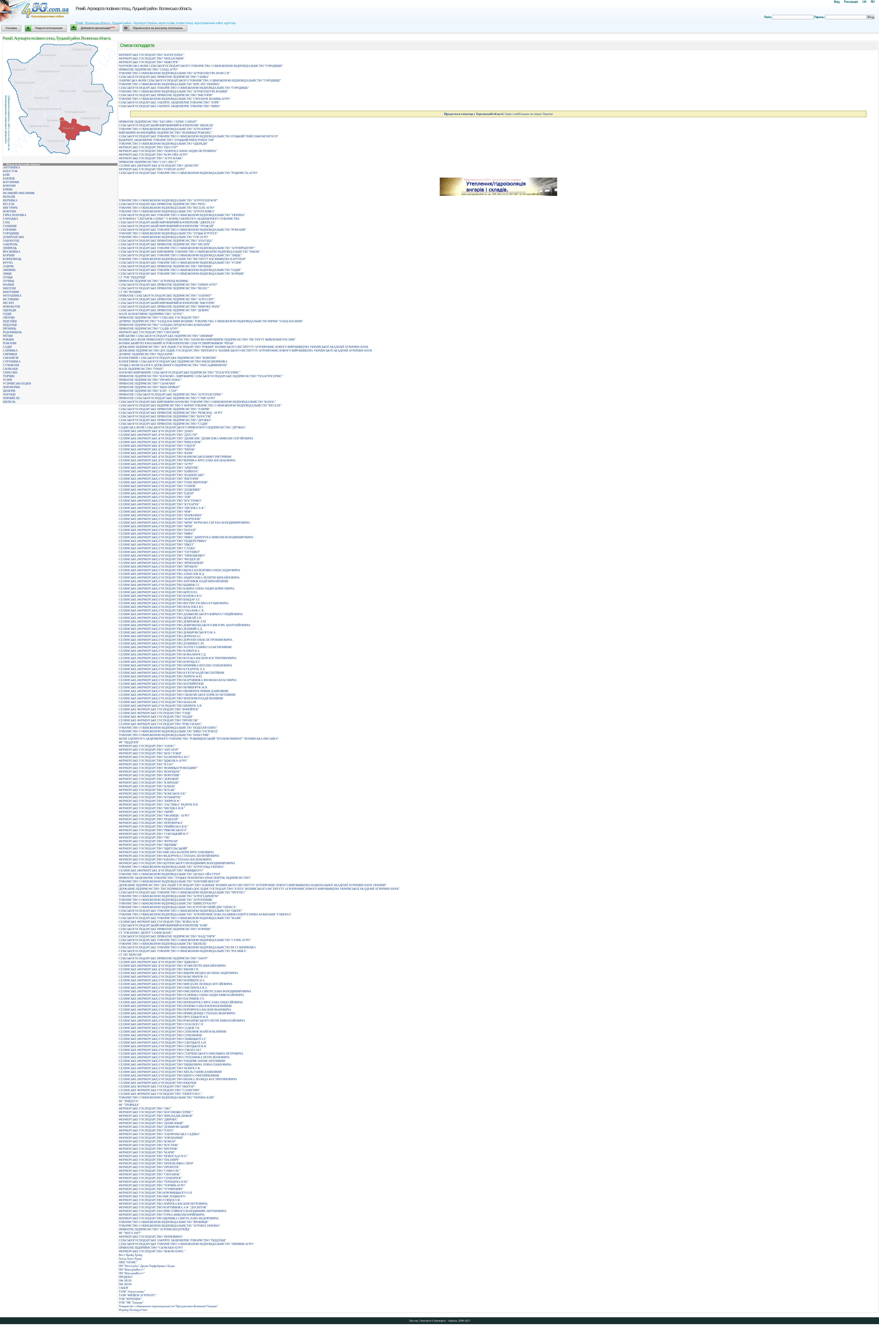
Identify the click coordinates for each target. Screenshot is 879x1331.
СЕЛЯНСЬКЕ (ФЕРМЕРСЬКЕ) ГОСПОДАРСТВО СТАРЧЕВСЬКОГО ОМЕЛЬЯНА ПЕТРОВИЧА (181, 1053)
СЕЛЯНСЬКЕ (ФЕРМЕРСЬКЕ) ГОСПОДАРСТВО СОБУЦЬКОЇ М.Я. (163, 1046)
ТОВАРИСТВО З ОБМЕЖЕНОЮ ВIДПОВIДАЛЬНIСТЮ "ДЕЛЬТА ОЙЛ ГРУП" (170, 874)
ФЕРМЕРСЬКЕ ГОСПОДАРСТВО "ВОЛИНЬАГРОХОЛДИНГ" (158, 768)
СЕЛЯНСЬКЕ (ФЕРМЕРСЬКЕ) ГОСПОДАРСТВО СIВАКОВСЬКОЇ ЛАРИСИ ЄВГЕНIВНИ (177, 694)
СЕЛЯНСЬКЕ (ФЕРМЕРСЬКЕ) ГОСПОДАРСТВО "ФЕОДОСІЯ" (160, 559)
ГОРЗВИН (9, 229)
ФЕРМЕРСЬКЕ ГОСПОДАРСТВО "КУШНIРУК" (150, 797)
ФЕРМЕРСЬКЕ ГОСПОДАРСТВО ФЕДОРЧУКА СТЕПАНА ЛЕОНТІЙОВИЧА (169, 856)
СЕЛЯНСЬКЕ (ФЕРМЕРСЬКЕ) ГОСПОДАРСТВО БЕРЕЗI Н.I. (158, 592)
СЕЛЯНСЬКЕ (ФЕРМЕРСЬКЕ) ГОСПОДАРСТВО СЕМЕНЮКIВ (160, 1035)
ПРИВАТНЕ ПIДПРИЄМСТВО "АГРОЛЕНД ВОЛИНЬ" (154, 281)
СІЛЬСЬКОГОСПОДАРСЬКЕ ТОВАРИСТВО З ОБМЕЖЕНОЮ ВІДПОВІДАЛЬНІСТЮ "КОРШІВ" (181, 273)
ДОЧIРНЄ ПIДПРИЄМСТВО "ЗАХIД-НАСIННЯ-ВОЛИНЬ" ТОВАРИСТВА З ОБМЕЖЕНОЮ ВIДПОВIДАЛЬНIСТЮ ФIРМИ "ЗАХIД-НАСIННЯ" (211, 321)
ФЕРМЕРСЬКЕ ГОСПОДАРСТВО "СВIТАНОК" (149, 332)
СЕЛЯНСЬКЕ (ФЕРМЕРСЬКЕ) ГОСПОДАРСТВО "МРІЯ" (156, 526)
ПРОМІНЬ (9, 328)
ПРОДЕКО (125, 1277)
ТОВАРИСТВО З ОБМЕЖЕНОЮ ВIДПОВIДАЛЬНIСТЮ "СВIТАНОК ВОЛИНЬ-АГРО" (174, 98)
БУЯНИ (7, 189)
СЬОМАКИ (10, 369)
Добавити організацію (98, 28)
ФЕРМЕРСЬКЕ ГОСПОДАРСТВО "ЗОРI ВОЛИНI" (151, 1137)
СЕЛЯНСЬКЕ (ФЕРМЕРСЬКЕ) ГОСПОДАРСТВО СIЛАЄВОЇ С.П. (161, 1024)
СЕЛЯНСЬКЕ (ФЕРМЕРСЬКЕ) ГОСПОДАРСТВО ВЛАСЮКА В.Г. (161, 607)
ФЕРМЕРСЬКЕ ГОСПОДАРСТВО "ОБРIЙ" (146, 812)
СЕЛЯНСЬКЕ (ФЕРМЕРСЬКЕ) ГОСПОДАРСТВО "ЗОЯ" (155, 497)
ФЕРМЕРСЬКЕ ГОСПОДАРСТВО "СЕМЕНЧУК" (150, 1178)
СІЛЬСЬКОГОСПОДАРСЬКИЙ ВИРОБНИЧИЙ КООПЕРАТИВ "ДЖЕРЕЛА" (167, 222)
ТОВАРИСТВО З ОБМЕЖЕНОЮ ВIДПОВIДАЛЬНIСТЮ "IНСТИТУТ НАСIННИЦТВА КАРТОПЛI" (182, 259)
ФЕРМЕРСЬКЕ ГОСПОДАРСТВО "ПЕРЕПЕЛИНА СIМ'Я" (156, 1163)
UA (864, 1)
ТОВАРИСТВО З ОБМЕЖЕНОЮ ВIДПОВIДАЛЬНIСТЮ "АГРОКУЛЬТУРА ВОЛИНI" (173, 91)
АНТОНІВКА (11, 167)
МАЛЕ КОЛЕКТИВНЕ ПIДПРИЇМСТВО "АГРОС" (151, 314)
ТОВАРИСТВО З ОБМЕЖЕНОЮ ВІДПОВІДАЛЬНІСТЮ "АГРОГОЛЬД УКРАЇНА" (171, 866)
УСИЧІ (7, 379)
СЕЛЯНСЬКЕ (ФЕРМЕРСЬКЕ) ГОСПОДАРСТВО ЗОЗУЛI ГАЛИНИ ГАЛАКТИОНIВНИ (175, 647)
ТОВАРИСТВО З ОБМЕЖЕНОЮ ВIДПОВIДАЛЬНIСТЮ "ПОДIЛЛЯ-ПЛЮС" (168, 727)
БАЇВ (6, 174)
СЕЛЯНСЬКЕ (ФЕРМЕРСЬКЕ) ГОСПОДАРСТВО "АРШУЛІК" (159, 467)
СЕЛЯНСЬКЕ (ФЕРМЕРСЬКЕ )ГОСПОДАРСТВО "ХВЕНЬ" (157, 449)
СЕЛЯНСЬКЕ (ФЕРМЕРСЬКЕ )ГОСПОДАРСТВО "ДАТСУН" (158, 434)
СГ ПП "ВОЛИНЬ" (130, 292)
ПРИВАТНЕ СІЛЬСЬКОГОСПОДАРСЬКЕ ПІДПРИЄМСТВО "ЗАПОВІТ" (165, 295)
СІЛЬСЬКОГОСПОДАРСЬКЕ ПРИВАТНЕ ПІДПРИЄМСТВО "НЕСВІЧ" (164, 244)
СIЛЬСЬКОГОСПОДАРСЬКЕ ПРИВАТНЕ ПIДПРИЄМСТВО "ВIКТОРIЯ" (166, 95)
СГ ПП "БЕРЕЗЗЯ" (130, 954)
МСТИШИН (11, 299)
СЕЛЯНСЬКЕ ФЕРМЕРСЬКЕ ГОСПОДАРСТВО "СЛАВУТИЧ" (159, 1090)
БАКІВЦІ (9, 178)
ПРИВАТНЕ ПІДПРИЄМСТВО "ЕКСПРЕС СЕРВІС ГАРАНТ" (158, 121)
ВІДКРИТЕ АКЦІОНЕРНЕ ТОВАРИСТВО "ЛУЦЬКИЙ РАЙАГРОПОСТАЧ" (166, 140)
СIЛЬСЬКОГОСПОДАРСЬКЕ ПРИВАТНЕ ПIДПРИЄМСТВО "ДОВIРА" (164, 310)
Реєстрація (851, 1)
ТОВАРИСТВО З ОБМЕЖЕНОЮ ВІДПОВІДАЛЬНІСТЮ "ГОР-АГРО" (164, 237)
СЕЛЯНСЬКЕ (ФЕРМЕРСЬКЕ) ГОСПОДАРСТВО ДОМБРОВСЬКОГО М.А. (167, 632)
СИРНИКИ (10, 354)
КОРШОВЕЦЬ (12, 259)
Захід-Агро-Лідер (130, 1258)
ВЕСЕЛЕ (9, 204)
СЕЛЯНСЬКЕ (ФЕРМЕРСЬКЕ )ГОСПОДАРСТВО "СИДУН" (157, 445)
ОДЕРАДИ (9, 310)
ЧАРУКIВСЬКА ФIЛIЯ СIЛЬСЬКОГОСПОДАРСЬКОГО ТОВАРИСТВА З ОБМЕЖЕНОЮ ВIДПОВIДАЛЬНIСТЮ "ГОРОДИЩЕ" (201, 66)
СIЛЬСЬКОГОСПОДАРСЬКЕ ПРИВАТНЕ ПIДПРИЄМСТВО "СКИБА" (164, 76)
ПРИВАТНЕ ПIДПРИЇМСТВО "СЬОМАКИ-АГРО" (151, 1247)
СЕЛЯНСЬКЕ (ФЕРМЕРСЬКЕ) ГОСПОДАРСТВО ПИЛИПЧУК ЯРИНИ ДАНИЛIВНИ (173, 691)
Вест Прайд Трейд (130, 1255)
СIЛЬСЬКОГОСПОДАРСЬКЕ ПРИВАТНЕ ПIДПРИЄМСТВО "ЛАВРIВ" (164, 409)
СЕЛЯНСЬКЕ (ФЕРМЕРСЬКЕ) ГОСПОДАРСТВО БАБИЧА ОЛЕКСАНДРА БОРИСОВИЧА (176, 588)
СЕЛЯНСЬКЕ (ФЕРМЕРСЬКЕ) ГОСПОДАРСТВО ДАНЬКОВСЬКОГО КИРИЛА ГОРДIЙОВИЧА (181, 614)
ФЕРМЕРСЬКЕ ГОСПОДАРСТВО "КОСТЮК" (149, 1145)
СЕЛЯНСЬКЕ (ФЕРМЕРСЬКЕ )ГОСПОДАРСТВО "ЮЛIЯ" (156, 453)
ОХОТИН (9, 317)
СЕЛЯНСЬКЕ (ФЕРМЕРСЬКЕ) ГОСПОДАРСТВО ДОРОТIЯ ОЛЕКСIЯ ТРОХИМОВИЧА (175, 639)
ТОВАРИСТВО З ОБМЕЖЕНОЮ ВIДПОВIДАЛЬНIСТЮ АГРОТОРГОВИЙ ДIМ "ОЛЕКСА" (177, 907)
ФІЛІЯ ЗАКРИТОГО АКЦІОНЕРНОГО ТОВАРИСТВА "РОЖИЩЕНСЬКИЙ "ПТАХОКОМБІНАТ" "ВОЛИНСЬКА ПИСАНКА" (199, 738)
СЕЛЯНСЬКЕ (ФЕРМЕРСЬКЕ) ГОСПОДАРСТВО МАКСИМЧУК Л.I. (163, 976)
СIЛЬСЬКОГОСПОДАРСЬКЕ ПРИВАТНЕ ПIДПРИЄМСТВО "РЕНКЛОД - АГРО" (171, 412)
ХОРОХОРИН (11, 387)
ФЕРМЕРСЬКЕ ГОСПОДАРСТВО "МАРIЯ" (147, 1152)
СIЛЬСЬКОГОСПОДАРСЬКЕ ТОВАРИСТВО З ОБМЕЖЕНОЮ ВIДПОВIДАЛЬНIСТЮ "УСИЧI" (180, 262)
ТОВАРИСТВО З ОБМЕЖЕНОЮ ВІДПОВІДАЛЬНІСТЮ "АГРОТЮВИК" (166, 899)
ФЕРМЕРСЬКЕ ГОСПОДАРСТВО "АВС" (145, 1108)
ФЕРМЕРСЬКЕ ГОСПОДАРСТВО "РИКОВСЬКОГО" (153, 830)
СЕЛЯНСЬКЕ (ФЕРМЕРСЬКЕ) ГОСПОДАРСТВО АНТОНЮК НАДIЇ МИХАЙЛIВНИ (173, 581)
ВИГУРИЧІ (10, 207)
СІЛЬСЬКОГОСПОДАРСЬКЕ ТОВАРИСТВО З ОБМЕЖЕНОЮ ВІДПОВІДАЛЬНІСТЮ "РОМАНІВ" (182, 229)
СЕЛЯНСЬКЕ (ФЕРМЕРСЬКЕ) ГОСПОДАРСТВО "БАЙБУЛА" (159, 471)
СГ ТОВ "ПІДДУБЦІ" (132, 277)
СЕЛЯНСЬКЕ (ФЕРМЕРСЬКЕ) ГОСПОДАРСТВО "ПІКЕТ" (156, 544)
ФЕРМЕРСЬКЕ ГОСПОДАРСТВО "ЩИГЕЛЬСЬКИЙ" (153, 848)
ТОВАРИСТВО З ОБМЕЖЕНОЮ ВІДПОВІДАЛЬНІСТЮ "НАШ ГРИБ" (164, 735)
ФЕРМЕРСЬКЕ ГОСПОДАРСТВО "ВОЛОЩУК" (150, 771)
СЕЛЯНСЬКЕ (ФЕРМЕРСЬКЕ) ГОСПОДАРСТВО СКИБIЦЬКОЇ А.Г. (162, 1039)
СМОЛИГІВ (11, 358)
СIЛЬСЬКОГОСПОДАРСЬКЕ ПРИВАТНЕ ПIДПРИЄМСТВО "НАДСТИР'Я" (167, 936)
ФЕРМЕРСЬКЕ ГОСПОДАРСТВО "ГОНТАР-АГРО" (152, 169)
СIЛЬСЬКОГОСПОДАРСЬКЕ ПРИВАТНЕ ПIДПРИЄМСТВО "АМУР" (163, 958)
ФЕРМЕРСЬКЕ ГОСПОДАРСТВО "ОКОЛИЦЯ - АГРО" (154, 815)
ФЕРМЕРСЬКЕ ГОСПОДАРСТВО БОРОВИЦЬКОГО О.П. (156, 1192)
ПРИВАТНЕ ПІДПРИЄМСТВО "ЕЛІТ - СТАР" (148, 390)
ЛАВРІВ (8, 266)
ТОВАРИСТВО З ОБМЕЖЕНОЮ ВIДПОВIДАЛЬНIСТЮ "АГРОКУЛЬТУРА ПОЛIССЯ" (174, 73)
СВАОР (123, 1288)
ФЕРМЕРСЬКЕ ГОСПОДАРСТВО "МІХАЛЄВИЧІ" (151, 58)
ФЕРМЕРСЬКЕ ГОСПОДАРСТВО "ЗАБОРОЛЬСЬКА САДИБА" (159, 1134)
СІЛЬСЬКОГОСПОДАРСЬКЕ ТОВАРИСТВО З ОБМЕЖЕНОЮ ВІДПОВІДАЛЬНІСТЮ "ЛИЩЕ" (180, 255)
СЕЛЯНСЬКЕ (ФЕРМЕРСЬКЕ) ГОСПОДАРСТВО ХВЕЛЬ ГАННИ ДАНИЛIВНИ (170, 1072)
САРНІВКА (10, 350)
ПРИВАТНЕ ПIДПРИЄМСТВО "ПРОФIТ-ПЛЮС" (150, 379)
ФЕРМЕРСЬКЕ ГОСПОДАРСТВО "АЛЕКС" (147, 746)
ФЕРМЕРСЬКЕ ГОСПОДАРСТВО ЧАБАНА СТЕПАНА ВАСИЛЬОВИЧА (165, 859)
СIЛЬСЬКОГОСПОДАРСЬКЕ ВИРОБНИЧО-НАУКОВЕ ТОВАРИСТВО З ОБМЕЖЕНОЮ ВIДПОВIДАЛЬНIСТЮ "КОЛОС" (197, 401)
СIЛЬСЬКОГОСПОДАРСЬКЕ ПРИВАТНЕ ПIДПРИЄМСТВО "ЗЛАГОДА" (166, 240)
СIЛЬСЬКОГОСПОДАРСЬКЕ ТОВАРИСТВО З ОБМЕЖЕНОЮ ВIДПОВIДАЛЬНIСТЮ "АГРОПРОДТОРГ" (187, 248)
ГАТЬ (6, 222)
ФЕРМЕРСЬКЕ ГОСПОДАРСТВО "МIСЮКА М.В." (152, 808)
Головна (11, 28)
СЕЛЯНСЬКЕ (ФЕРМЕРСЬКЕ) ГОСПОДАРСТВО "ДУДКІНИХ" (160, 489)
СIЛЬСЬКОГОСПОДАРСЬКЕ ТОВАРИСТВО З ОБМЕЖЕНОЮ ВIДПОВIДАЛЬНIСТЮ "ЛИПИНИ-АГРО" (186, 1244)
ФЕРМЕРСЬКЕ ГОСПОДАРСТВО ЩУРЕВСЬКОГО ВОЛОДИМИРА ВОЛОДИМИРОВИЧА (177, 863)
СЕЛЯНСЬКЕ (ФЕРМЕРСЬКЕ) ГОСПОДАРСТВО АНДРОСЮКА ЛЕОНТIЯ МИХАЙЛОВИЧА (179, 577)
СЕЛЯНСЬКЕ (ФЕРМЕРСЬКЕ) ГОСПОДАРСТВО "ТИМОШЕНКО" (162, 555)
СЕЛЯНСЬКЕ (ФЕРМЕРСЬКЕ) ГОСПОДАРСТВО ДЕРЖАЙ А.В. (160, 618)
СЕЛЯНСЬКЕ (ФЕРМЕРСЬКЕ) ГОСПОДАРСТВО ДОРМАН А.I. (160, 636)
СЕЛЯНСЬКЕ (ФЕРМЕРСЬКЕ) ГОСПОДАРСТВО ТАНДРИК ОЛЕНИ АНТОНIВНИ (172, 1061)
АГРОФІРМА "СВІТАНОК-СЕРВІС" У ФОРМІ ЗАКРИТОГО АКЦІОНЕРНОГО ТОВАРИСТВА (179, 218)
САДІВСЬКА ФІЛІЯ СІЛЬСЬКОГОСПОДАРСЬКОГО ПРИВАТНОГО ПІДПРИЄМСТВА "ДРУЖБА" (182, 427)
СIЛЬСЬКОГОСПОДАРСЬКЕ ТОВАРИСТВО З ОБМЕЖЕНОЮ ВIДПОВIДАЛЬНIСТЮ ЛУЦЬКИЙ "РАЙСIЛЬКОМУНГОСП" (198, 136)
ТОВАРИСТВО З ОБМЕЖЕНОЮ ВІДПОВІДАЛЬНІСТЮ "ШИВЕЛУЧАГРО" (168, 903)
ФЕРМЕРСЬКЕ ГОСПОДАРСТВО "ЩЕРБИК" (148, 845)
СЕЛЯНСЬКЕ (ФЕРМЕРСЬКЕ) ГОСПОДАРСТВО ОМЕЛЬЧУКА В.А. (163, 987)
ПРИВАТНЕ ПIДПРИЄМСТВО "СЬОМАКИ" (147, 383)
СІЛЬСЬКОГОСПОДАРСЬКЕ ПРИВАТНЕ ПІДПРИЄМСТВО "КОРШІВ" (165, 929)
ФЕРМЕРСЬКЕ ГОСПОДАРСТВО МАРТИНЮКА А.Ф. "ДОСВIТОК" (163, 1207)
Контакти (426, 1320)
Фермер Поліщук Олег (133, 1310)
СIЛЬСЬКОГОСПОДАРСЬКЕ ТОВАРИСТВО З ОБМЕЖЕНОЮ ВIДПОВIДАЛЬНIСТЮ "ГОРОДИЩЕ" (184, 87)
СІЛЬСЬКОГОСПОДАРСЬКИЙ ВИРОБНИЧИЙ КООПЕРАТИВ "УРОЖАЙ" (166, 226)
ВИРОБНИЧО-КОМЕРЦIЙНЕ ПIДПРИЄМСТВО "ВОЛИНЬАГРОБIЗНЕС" (166, 132)
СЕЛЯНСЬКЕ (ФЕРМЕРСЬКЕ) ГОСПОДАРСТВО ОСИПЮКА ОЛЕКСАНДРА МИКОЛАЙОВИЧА (181, 995)
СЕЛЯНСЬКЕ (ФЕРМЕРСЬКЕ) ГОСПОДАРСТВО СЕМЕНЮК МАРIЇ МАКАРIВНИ (172, 1031)
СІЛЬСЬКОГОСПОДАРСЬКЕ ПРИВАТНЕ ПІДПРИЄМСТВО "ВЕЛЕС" (164, 288)
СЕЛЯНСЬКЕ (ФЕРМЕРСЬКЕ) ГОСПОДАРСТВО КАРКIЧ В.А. (159, 650)
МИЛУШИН (11, 292)
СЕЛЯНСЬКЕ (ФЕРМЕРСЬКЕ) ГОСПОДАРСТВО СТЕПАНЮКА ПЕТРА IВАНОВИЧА (174, 1057)
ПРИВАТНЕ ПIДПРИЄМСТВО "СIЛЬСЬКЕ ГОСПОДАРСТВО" (159, 317)
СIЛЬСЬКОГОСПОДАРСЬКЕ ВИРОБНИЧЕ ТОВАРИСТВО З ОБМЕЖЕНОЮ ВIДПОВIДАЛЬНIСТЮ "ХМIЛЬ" (189, 251)
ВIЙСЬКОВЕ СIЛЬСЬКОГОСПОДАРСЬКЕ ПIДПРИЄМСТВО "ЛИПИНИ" (166, 336)
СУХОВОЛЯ (11, 365)
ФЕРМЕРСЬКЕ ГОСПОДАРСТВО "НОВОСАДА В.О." (153, 1156)
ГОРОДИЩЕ (11, 233)
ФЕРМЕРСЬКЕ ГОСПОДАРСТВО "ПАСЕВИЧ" (149, 1159)
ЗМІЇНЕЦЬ (10, 248)
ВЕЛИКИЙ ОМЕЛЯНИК (19, 193)
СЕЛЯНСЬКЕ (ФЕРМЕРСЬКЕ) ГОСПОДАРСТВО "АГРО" (156, 464)
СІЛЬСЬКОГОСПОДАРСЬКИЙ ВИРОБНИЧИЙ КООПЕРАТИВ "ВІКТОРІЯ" (167, 303)
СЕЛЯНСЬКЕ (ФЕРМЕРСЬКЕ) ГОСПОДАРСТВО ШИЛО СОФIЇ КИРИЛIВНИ (169, 1075)
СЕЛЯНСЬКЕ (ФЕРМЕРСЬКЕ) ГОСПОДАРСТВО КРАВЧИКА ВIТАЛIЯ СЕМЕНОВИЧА (175, 665)
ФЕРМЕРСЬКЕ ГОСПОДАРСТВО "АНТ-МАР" (149, 749)
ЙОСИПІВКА (11, 251)
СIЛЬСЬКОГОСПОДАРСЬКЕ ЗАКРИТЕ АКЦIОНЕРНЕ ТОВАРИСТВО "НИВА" (169, 106)
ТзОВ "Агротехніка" (132, 1291)
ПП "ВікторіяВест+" (132, 1269)
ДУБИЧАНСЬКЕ (13, 237)
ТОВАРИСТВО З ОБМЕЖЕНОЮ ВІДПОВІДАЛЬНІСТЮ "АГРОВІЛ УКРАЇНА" (169, 1225)
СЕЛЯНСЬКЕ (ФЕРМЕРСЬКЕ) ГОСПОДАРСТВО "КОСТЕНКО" (160, 500)
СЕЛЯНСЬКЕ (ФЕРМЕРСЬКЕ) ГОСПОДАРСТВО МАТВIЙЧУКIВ (161, 683)
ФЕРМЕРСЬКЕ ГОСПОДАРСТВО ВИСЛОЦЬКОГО (152, 1196)
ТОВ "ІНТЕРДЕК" (130, 1299)
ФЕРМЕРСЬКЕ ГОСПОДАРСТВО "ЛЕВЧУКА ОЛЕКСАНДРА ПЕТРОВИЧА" (168, 151)
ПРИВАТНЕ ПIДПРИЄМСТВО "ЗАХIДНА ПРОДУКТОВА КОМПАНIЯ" (165, 325)
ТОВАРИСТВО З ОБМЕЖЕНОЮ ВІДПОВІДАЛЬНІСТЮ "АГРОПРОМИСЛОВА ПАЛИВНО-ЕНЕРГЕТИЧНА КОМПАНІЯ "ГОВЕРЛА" (205, 914)
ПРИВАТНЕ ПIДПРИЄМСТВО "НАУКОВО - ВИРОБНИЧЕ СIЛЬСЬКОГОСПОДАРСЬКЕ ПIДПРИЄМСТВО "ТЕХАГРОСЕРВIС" (201, 376)
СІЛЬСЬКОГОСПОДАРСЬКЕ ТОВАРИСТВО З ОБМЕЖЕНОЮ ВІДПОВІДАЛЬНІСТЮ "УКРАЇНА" (182, 215)
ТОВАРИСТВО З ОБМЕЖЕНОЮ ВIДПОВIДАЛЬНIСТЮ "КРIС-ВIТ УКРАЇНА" (169, 84)
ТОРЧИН (8, 376)
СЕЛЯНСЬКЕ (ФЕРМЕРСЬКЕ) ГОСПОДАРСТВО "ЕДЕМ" (156, 493)
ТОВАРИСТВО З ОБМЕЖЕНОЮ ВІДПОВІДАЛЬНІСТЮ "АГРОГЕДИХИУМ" (169, 896)
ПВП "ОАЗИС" (128, 1262)
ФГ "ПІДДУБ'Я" (129, 742)
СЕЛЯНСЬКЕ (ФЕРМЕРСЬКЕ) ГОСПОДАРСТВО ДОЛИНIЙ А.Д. (161, 628)
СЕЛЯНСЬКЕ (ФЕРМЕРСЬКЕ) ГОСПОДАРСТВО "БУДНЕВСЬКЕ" (162, 475)
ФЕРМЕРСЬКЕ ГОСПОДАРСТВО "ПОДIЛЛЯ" (149, 819)
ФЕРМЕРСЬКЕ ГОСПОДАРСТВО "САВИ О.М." (149, 1170)
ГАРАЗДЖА (10, 218)
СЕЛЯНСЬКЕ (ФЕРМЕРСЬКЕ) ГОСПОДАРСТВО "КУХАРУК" (159, 504)
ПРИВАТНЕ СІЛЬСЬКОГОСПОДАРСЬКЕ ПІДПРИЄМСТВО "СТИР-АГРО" (167, 398)
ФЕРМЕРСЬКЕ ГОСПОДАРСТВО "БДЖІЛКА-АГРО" (153, 760)
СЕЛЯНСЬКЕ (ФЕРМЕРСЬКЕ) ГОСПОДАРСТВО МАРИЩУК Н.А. (162, 980)
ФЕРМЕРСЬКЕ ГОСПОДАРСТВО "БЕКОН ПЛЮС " (152, 1251)
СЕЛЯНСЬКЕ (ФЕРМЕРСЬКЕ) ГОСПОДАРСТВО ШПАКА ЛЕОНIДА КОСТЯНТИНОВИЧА (178, 1079)
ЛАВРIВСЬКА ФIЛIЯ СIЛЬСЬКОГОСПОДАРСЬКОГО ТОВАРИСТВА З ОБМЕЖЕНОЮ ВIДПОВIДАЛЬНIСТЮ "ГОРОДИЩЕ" (200, 80)
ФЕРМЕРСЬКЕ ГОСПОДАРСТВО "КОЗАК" (147, 790)
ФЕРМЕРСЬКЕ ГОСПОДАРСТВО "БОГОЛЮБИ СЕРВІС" (156, 1112)
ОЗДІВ (7, 314)
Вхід (836, 1)
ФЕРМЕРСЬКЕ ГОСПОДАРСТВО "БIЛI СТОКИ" (150, 753)
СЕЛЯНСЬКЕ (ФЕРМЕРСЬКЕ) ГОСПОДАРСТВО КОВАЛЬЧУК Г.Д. (162, 654)
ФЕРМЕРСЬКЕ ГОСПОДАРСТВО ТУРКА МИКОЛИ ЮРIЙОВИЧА (162, 1214)
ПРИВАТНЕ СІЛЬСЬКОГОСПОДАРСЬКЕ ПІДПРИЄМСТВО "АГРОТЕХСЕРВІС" (171, 394)
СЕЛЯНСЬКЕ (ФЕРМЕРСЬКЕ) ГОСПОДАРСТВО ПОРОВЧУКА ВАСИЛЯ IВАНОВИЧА (175, 1009)
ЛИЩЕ (7, 273)
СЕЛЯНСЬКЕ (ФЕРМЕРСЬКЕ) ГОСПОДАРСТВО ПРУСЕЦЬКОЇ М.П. (164, 1017)
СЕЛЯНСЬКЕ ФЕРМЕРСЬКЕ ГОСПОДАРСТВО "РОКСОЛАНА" (160, 724)
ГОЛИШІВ (10, 226)
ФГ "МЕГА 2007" (130, 1233)
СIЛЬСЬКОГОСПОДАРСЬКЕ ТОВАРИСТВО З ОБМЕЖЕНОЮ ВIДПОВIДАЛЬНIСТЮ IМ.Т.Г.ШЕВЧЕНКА (187, 947)
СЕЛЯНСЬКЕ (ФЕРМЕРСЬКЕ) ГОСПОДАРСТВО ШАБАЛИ (157, 702)
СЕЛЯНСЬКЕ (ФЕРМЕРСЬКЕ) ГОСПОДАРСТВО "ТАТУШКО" (159, 552)
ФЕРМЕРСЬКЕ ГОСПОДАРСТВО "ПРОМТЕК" (149, 1167)
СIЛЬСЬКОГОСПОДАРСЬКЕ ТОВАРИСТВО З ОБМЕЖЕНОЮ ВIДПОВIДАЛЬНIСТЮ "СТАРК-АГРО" (185, 940)
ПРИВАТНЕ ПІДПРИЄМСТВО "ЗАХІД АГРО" (148, 69)
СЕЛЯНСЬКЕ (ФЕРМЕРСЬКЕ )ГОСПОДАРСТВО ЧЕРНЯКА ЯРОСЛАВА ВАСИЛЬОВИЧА (177, 460)
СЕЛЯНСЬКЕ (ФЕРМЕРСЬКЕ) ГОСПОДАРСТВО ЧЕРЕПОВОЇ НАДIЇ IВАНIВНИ (171, 698)
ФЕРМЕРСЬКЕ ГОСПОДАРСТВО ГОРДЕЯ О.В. (150, 1200)
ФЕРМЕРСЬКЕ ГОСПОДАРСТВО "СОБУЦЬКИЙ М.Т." (154, 834)
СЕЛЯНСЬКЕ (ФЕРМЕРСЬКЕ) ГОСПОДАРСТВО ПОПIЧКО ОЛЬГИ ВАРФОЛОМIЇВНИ (175, 1006)
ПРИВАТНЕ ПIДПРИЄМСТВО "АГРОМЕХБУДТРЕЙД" (154, 1229)
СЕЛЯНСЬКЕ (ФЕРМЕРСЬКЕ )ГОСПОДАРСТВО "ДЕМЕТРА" (159, 165)
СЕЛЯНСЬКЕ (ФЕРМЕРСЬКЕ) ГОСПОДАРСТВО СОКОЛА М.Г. (160, 1050)
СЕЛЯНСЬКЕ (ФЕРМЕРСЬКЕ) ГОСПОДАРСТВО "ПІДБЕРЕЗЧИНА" (163, 541)
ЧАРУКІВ (9, 394)
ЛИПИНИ (9, 270)
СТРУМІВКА (11, 361)
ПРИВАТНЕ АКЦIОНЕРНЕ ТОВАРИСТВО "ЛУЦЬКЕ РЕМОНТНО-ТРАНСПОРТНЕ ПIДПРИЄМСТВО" (185, 877)
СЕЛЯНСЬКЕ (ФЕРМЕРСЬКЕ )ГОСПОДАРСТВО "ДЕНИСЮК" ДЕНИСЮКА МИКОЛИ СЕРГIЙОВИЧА (186, 438)
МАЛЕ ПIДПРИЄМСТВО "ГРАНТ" (141, 369)
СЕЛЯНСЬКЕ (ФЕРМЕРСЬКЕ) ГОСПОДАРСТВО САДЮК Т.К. (159, 1028)
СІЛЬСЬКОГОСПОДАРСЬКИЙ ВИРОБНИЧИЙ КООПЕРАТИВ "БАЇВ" (163, 925)
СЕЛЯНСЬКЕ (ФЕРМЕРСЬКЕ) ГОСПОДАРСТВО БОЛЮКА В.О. (160, 596)
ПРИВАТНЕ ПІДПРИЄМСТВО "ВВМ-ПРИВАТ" (149, 387)
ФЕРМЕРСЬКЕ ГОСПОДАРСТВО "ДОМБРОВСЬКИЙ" (154, 1126)
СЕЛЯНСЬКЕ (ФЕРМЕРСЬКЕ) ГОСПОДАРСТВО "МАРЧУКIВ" (160, 519)
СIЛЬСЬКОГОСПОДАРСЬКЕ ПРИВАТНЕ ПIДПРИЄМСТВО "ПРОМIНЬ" (165, 266)
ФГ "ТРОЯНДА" (129, 1104)
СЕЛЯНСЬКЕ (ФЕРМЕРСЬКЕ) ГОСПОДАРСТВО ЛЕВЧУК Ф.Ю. (160, 676)
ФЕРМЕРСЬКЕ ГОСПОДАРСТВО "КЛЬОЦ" (147, 786)
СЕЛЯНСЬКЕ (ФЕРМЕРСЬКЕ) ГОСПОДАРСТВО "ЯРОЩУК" (158, 566)
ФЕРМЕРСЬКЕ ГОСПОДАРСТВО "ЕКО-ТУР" (148, 147)
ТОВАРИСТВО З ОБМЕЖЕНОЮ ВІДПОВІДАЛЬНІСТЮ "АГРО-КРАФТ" (165, 129)
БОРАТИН (9, 185)
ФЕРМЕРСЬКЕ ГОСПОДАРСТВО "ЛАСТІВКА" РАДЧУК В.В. (158, 804)
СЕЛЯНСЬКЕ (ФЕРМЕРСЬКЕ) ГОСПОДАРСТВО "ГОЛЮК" (157, 486)
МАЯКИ (8, 284)
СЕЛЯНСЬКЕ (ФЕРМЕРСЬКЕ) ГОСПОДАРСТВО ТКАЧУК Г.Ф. (160, 1068)
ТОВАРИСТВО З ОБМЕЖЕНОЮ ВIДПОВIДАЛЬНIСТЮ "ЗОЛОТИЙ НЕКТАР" (169, 881)
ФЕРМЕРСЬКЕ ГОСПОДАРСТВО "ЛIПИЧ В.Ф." (150, 801)
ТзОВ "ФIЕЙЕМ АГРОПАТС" (138, 1295)
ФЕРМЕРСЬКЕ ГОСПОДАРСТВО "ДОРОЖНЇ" (149, 779)
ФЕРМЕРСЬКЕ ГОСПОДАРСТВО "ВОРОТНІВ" (149, 775)
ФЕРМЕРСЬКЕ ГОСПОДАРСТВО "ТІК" (144, 837)
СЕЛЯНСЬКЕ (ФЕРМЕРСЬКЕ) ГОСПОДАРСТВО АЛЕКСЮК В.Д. (162, 574)
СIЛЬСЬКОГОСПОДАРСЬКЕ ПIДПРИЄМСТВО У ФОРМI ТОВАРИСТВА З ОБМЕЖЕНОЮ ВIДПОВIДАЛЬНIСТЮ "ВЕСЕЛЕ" (200, 405)
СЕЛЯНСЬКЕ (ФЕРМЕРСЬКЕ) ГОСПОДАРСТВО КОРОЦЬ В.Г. (159, 661)
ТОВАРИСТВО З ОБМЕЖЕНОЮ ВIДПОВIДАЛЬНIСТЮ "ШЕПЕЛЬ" (163, 943)
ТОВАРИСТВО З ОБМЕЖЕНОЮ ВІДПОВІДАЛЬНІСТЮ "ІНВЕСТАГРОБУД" (168, 731)
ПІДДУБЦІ (10, 325)
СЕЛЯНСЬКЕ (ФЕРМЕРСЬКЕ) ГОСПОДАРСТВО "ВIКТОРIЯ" (159, 478)
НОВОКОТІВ (11, 306)
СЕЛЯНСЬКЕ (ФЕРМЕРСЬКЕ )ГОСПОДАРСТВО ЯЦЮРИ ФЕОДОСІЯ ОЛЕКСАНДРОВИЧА (178, 973)
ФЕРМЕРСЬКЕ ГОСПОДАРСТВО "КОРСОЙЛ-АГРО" (153, 154)
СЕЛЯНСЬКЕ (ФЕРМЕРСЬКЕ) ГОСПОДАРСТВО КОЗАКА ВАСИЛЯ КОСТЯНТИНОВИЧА (177, 658)
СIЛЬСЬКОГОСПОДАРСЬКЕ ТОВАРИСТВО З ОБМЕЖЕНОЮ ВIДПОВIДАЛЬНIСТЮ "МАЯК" (180, 918)
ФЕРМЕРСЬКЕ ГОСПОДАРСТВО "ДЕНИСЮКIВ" (151, 1123)
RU (872, 1)
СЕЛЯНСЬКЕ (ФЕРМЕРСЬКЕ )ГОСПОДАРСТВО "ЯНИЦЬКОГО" (161, 870)
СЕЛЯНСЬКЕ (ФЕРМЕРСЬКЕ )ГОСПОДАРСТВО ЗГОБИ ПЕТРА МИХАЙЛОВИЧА (172, 965)
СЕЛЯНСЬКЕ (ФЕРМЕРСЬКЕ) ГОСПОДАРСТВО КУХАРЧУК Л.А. (162, 669)
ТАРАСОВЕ (10, 372)
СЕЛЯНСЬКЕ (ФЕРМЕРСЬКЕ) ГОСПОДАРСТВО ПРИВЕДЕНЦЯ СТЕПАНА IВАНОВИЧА (177, 1013)
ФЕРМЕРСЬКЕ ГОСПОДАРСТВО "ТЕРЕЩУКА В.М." (154, 1181)
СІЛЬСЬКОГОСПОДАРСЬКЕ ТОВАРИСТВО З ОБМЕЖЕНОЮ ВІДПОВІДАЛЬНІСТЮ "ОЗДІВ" (180, 270)
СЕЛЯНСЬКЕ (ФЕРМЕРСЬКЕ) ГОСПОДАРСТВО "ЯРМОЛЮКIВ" (161, 563)
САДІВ (7, 347)
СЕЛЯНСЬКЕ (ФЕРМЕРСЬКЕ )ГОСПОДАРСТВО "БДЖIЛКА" (159, 962)
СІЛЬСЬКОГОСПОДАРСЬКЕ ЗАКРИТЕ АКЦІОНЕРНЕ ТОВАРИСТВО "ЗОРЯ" (169, 102)
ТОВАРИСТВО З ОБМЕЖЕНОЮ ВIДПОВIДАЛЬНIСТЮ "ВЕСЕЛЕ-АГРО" (167, 207)
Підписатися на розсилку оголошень (158, 28)
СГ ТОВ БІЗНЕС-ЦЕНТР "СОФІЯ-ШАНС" (146, 932)
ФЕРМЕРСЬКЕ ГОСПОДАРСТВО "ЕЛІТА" (146, 1130)
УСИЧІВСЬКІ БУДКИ (17, 383)
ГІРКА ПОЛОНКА (14, 215)
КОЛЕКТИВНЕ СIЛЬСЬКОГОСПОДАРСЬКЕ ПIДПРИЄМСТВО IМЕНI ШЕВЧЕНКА (173, 361)
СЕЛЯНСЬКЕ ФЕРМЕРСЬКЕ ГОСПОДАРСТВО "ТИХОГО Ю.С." (161, 1094)
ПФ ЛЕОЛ (125, 1280)
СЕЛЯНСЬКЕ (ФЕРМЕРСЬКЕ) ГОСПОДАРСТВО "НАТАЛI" (157, 530)
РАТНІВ (8, 336)
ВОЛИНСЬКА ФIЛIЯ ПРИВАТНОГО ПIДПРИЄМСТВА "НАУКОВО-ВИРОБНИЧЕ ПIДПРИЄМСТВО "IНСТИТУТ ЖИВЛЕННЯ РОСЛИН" (207, 339)
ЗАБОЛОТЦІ (11, 240)
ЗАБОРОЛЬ (10, 244)
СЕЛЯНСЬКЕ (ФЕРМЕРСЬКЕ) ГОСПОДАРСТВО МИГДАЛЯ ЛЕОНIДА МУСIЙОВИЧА (175, 984)
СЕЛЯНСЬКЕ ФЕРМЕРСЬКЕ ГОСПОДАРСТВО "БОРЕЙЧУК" (159, 709)
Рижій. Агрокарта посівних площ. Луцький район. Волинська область (134, 8)
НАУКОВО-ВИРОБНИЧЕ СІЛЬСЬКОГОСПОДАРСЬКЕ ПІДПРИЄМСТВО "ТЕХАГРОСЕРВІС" (179, 372)
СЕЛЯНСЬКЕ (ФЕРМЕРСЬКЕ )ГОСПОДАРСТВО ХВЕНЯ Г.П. (159, 969)
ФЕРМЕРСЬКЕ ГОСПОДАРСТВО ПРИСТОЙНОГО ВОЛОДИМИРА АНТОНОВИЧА (172, 1211)
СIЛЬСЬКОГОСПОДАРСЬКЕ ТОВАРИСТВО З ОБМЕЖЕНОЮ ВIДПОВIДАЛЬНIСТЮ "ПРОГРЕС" (182, 892)
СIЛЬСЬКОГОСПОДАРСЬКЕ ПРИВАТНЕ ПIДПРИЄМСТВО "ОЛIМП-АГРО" (168, 284)
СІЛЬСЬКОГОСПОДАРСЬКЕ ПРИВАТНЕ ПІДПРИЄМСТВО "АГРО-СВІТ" (167, 299)
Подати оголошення (48, 28)
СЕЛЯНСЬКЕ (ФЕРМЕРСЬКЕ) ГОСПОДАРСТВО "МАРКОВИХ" (160, 515)
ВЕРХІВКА (10, 200)
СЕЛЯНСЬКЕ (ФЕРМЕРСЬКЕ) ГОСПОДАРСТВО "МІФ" (155, 511)
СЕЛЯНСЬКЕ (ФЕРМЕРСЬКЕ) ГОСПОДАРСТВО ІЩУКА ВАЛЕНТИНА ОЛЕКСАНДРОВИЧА (179, 570)
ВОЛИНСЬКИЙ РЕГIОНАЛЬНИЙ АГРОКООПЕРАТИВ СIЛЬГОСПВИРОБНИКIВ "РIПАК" (176, 343)
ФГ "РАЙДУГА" (129, 1101)
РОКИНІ (8, 339)
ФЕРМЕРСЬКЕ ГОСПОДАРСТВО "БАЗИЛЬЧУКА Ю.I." (154, 757)
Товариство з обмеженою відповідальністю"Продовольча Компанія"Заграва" (168, 1306)
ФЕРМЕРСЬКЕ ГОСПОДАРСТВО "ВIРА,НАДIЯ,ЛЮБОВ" (156, 1115)
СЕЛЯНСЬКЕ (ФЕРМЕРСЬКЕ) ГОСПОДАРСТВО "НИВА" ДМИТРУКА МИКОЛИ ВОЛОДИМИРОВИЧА (186, 537)
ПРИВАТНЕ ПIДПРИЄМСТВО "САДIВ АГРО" (148, 328)
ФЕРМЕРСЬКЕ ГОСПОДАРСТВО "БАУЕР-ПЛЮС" (151, 55)
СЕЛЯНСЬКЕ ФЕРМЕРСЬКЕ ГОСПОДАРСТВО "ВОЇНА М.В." (159, 921)
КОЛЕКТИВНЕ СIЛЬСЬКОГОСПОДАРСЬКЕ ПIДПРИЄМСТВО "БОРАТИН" (168, 358)
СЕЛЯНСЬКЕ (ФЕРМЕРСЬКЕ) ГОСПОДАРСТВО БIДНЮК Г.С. (160, 585)
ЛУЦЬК (8, 277)
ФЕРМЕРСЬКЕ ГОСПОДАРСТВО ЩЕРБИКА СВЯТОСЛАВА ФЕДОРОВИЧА (169, 1218)
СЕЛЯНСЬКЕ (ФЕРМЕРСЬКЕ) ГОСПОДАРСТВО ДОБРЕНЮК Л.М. (162, 621)
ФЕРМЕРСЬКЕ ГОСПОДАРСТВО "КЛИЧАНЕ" (149, 782)
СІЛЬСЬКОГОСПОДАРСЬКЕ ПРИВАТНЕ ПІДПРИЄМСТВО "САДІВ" (163, 423)
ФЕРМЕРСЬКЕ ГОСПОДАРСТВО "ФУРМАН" (148, 841)
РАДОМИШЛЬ (12, 332)
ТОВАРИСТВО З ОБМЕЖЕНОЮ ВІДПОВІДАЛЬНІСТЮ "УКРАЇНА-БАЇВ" (166, 1097)
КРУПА (8, 262)
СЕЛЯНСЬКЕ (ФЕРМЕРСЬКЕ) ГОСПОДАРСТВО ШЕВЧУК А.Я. (160, 705)
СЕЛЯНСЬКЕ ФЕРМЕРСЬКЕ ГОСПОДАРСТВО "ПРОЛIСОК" (158, 720)
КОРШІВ (9, 255)
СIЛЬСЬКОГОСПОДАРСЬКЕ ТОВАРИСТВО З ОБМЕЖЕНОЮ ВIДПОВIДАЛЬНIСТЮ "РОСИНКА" (183, 951)
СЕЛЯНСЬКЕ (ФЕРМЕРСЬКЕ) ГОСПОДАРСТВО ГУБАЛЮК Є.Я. (161, 610)
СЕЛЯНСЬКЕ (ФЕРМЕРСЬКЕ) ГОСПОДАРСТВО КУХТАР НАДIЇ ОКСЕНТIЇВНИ (171, 672)
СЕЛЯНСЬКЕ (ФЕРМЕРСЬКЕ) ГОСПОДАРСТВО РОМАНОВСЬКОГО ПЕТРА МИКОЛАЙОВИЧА (182, 1020)
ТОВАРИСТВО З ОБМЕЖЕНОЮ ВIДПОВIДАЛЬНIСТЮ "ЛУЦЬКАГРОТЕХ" (168, 233)
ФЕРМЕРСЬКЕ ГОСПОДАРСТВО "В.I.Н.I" (146, 764)
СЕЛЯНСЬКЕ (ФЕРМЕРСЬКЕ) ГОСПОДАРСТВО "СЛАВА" (157, 548)
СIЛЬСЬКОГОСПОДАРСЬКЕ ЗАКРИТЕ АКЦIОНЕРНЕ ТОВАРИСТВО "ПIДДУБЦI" (172, 1240)
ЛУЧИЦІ (8, 281)
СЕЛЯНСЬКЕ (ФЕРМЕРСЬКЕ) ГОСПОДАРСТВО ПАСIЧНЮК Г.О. (162, 998)
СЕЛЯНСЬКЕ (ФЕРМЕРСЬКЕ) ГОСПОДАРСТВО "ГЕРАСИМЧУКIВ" (163, 482)
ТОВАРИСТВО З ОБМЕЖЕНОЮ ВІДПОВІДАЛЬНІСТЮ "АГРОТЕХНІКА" (167, 211)
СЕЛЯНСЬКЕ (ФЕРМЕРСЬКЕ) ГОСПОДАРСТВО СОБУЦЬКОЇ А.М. (163, 1042)
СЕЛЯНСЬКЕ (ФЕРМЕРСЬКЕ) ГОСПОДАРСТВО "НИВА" (156, 533)
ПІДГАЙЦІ (10, 321)
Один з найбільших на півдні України (498, 114)
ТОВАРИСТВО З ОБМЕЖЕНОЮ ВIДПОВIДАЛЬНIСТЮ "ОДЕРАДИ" (163, 143)
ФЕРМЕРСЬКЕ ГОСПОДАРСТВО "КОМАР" (147, 1141)
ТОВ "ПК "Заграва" (131, 1302)
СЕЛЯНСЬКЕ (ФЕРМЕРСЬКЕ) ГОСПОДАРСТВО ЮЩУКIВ (157, 1083)
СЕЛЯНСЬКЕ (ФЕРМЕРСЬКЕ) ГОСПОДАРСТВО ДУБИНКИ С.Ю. (161, 643)
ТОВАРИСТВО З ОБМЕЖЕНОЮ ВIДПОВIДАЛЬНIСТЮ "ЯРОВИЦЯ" (164, 1222)
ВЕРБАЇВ (9, 196)
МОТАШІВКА (12, 295)
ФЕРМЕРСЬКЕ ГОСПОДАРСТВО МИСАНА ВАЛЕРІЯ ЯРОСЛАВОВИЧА (166, 852)
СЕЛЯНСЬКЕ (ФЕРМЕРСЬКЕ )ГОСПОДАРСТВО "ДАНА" (156, 431)
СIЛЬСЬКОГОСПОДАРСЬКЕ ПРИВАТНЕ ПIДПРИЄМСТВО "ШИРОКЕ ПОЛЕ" (169, 306)
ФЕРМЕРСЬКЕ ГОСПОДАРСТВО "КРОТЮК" (148, 1148)
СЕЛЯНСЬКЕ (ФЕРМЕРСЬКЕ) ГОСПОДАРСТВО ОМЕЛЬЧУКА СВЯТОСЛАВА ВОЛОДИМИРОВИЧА (185, 991)
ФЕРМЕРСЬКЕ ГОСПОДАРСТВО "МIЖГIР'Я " (149, 62)
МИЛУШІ (9, 288)
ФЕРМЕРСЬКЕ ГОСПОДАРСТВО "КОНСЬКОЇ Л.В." (153, 793)
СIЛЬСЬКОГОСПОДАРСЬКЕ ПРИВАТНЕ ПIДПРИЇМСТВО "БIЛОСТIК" (165, 416)
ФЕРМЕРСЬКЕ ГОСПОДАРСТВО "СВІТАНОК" (149, 1174)
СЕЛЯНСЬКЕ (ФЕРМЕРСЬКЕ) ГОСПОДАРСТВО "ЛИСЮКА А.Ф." (162, 508)
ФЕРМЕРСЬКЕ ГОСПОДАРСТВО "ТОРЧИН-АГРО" (152, 1185)
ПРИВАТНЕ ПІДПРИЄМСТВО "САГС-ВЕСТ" (148, 162)
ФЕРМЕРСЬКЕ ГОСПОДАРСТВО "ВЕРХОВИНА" (151, 1236)
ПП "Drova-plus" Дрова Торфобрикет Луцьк (147, 1266)
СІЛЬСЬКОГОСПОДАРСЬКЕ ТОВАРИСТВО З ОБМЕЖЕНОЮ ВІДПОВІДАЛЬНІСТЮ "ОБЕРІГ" (181, 910)
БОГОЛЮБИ (11, 182)
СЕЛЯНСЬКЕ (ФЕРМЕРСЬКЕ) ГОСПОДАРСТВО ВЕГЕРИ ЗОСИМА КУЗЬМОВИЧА (173, 603)
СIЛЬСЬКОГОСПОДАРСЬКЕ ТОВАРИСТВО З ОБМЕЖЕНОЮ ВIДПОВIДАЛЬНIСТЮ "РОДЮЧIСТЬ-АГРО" (188, 173)
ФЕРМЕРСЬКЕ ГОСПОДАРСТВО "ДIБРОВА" (148, 1119)
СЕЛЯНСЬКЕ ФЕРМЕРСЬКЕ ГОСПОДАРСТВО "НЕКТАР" (157, 1086)
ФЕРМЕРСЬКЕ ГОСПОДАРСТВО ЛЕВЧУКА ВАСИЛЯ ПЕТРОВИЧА (163, 1203)
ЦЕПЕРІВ (9, 390)
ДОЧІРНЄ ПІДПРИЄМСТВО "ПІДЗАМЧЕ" (146, 354)
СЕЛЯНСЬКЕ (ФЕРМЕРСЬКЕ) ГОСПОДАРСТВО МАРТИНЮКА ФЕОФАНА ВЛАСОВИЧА (177, 680)
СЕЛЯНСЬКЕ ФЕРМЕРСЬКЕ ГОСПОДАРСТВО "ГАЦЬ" (155, 713)
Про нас (413, 1320)
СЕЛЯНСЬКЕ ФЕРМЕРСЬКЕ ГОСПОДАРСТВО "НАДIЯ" (156, 716)
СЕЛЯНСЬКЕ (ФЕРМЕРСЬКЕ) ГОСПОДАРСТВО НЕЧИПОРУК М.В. (163, 687)
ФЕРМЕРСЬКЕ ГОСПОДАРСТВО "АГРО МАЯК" (151, 158)
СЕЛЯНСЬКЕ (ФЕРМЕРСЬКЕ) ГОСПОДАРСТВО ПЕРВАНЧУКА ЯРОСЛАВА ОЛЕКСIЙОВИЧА (181, 1002)
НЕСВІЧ (8, 303)
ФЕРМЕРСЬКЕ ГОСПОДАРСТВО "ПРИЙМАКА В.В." (153, 826)
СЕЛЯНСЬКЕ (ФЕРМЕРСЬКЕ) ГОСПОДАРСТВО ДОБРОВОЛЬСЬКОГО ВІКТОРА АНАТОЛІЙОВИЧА (184, 625)
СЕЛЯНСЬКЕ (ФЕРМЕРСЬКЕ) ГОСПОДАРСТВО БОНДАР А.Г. (159, 599)
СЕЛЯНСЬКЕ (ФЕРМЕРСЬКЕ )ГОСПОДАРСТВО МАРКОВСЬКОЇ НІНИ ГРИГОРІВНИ (175, 456)
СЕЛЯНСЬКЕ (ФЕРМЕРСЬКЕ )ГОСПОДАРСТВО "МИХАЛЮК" (160, 442)
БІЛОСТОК (10, 171)
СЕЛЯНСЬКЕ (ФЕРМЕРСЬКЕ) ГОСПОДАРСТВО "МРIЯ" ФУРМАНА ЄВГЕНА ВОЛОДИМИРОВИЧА (184, 522)
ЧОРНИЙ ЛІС (11, 398)
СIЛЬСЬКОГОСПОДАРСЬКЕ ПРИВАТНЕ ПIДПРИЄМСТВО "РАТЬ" (162, 204)
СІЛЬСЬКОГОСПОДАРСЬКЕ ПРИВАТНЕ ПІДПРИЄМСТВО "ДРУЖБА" (165, 420)
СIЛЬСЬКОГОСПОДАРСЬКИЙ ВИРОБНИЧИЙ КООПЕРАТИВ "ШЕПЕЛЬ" (166, 125)
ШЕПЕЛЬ (9, 401)
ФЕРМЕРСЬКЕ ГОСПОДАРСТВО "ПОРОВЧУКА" (151, 823)
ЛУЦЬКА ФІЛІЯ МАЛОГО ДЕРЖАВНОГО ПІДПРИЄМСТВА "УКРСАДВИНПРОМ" (173, 365)
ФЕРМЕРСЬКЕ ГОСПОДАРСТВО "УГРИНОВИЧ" (151, 1189)
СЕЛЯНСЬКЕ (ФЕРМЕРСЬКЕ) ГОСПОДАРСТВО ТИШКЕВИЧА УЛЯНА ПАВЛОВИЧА (175, 1064)
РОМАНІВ (9, 343)
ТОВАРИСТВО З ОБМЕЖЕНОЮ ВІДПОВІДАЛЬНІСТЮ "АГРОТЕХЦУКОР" (168, 200)
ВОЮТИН (9, 211)
